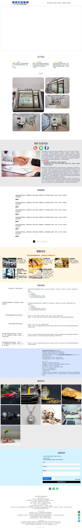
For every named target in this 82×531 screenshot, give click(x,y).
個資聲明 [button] (78, 479)
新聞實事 (64, 2)
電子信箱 (45, 466)
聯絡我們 (68, 2)
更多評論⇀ (41, 73)
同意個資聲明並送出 (61, 481)
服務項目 (59, 2)
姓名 (44, 462)
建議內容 (44, 470)
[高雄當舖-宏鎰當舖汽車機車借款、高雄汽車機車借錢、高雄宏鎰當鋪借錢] (20, 3)
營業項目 (55, 2)
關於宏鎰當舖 (49, 2)
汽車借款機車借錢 (50, 151)
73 (45, 241)
